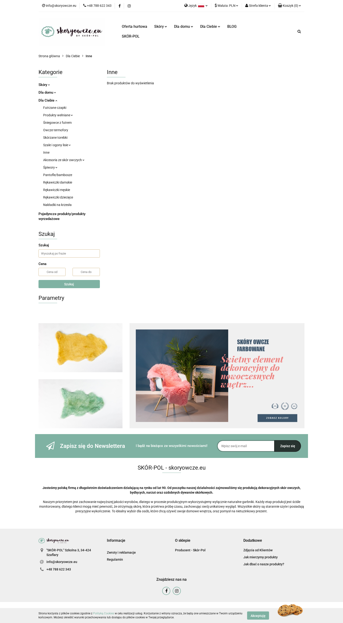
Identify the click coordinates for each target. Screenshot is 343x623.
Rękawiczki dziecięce (58, 197)
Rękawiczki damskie (57, 182)
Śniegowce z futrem (57, 122)
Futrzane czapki (54, 108)
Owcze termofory (55, 130)
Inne (46, 152)
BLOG (232, 26)
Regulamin (115, 559)
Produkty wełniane (57, 115)
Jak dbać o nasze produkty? (263, 564)
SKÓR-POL (131, 36)
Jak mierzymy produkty (260, 557)
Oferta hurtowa (134, 26)
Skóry (159, 26)
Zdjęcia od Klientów (258, 550)
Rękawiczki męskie (56, 190)
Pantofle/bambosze (57, 175)
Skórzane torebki (55, 137)
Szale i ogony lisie (56, 145)
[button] (289, 6)
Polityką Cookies (103, 613)
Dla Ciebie (209, 26)
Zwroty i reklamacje (121, 552)
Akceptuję (258, 615)
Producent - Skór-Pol (190, 550)
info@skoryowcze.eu (61, 562)
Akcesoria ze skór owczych (63, 160)
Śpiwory (49, 167)
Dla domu (182, 26)
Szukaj (69, 284)
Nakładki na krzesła (57, 205)
